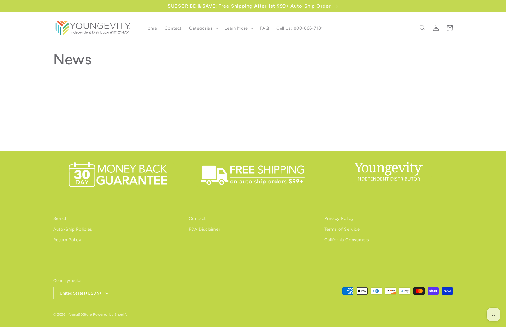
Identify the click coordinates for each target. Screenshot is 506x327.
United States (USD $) (80, 293)
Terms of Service (342, 229)
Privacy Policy (339, 218)
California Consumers (347, 239)
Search (60, 218)
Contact (197, 218)
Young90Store (80, 314)
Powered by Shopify (110, 314)
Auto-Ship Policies (72, 229)
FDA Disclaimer (204, 229)
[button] (203, 28)
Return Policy (67, 239)
